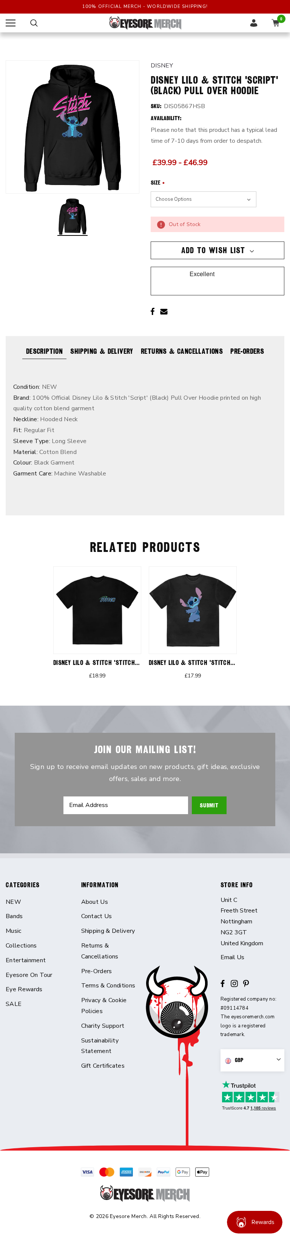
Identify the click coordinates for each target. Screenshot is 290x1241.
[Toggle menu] (10, 23)
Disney (162, 65)
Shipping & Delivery (101, 351)
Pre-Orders (247, 351)
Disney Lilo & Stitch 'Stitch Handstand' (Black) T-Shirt (134, 662)
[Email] (164, 311)
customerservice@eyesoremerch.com (253, 957)
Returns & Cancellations (182, 351)
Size (158, 183)
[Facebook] (152, 311)
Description (44, 351)
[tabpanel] (97, 627)
